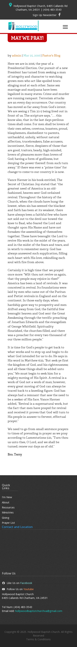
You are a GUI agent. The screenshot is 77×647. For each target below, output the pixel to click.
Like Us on (19, 583)
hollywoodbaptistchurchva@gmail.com (38, 611)
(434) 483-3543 (23, 607)
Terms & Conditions (38, 639)
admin (16, 55)
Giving (5, 517)
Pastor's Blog (51, 55)
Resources (8, 507)
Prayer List (8, 522)
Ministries (8, 512)
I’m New (7, 497)
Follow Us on (20, 589)
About (5, 502)
